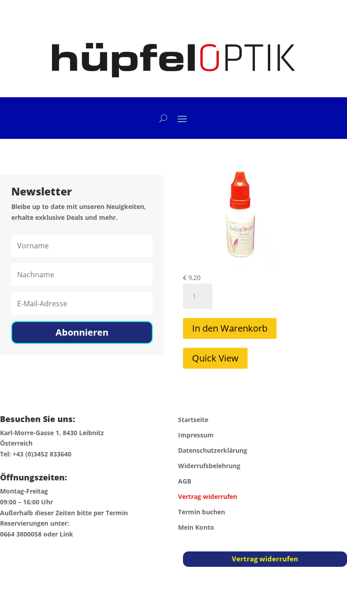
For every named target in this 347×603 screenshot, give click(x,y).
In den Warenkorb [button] (229, 328)
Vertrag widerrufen (265, 558)
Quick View (215, 358)
